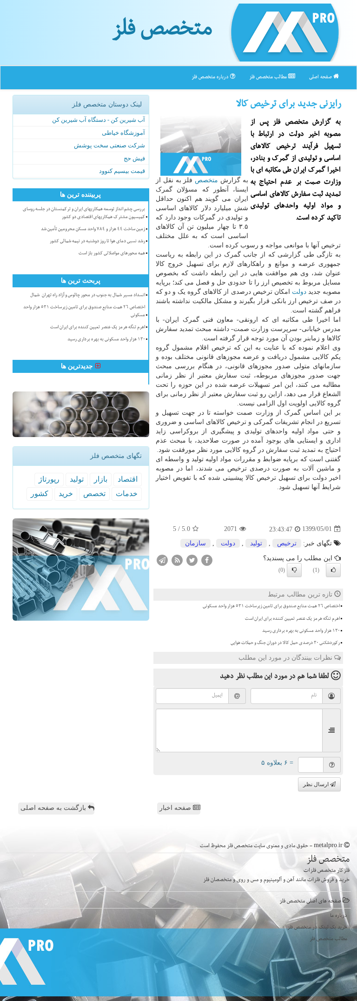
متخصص (206, 180)
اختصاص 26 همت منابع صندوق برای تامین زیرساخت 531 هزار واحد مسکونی (271, 607)
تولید (256, 543)
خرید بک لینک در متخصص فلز (317, 928)
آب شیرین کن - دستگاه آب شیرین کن (98, 119)
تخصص (94, 493)
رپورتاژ (49, 479)
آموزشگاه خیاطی (123, 132)
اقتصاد (128, 479)
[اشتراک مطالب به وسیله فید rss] (177, 559)
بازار (100, 479)
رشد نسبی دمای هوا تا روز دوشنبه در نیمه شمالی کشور (97, 242)
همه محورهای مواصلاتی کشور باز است (112, 254)
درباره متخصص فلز (211, 77)
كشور (39, 493)
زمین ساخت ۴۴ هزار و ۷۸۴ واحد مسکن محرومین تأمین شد (93, 229)
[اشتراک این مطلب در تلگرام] (162, 559)
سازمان (195, 543)
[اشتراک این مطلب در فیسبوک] (206, 559)
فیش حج (134, 158)
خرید (66, 493)
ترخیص (287, 543)
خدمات (127, 493)
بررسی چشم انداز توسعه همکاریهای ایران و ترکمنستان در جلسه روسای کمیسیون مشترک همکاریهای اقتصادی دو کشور (84, 213)
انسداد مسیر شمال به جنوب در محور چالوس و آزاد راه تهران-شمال (87, 295)
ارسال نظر (316, 784)
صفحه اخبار (176, 807)
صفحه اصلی (321, 77)
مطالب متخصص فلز (268, 77)
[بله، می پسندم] (333, 570)
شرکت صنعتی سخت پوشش (109, 145)
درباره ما (338, 916)
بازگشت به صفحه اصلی (54, 807)
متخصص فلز (162, 32)
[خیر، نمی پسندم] (294, 570)
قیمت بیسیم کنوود (122, 170)
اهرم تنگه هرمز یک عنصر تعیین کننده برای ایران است (292, 619)
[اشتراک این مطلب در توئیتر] (191, 559)
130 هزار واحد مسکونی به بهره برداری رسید (301, 631)
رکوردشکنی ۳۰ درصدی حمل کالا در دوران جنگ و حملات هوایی (285, 643)
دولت (299, 291)
